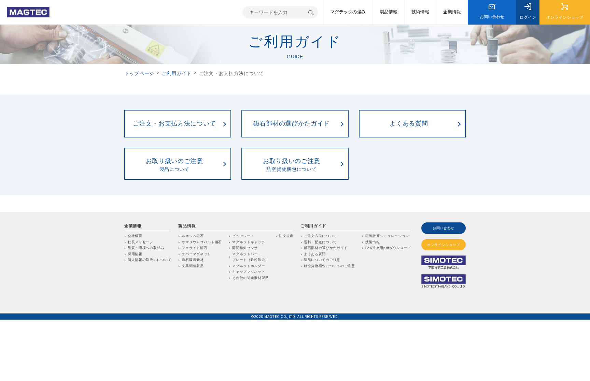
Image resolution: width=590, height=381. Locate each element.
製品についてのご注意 (322, 260)
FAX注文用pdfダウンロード (388, 248)
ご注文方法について (320, 236)
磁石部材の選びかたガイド (291, 123)
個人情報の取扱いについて (149, 260)
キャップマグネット (248, 272)
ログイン (528, 17)
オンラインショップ (564, 17)
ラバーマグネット (196, 254)
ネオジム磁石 (192, 236)
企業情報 (452, 11)
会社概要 (135, 236)
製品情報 (388, 11)
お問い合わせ (492, 16)
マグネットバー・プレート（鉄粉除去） (250, 257)
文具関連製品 (192, 266)
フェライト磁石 (194, 248)
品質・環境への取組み (146, 248)
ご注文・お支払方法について (174, 123)
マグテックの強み (348, 11)
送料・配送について (320, 242)
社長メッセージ (140, 242)
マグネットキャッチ (248, 242)
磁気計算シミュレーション (387, 236)
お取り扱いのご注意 (174, 165)
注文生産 (286, 236)
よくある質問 (409, 123)
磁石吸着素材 (192, 260)
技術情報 (420, 11)
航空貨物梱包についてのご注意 (329, 266)
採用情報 (135, 254)
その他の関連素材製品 (250, 278)
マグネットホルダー (248, 266)
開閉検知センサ (245, 248)
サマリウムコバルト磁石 (202, 242)
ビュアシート (243, 236)
